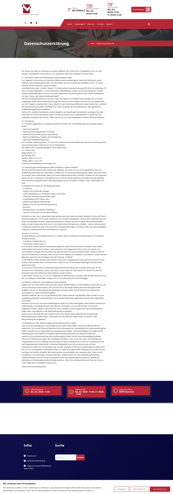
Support (109, 24)
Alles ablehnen (139, 489)
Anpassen (122, 489)
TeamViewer (138, 9)
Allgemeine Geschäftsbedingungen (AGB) (37, 467)
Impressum (31, 456)
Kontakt (100, 24)
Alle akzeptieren (160, 489)
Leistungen (79, 24)
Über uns (91, 24)
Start (92, 43)
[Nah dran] (170, 482)
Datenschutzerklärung (36, 461)
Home (69, 24)
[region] (86, 487)
